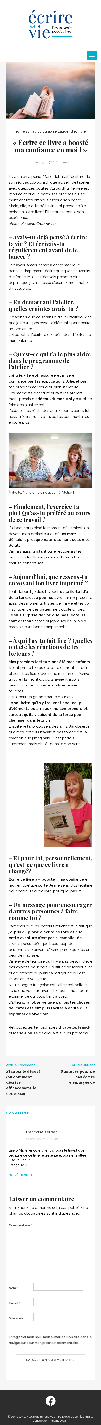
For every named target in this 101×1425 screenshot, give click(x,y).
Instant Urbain (59, 1420)
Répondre (23, 1175)
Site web (16, 1318)
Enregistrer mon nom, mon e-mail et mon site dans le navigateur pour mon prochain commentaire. (50, 1340)
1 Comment (61, 162)
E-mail (14, 1303)
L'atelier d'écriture (72, 131)
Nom (13, 1288)
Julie (35, 162)
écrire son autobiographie (36, 131)
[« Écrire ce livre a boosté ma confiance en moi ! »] (50, 90)
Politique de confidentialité (75, 1416)
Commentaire (20, 1225)
